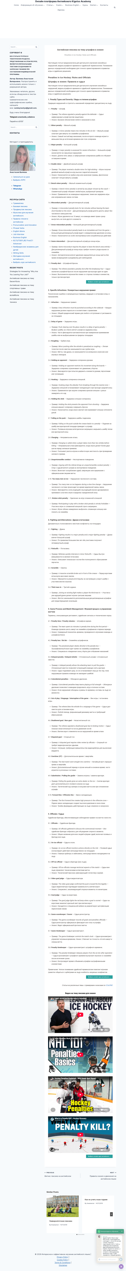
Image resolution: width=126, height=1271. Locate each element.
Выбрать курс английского (24, 262)
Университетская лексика (60, 1221)
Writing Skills (18, 253)
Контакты (104, 5)
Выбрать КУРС (19, 180)
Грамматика (18, 203)
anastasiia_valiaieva (26, 117)
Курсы (85, 5)
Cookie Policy (62, 1260)
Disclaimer (63, 1265)
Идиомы (61, 10)
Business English (20, 237)
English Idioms (19, 231)
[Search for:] (24, 47)
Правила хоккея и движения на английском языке (103, 1176)
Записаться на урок (21, 177)
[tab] (76, 1234)
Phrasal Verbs (18, 228)
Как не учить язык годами (96, 1200)
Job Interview (18, 234)
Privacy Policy (62, 1257)
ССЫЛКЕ (109, 985)
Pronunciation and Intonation (25, 225)
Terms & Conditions (62, 1263)
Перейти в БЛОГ (17, 121)
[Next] (111, 1214)
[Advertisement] (63, 25)
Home (16, 5)
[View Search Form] (114, 7)
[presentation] (63, 1206)
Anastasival (55, 1225)
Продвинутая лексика (22, 209)
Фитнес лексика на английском (57, 1174)
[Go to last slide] (49, 1214)
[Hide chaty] (121, 1266)
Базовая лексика (20, 206)
